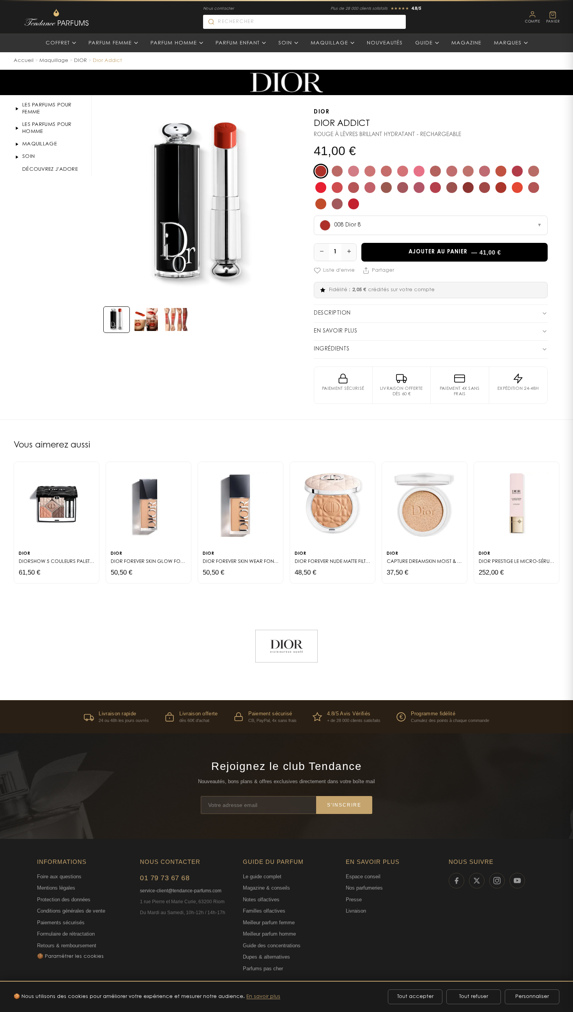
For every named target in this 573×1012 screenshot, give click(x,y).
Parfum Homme (173, 43)
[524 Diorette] (501, 171)
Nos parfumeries (364, 888)
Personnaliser (532, 996)
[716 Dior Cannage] (452, 187)
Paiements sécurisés (61, 922)
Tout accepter (415, 996)
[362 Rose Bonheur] (403, 171)
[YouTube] (517, 880)
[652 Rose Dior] (419, 187)
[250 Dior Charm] (370, 171)
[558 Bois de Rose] (354, 187)
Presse (354, 899)
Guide (424, 43)
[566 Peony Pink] (370, 187)
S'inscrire (344, 805)
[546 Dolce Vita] (337, 187)
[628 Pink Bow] (403, 187)
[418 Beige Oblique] (435, 171)
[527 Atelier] (534, 171)
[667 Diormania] (435, 187)
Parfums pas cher (263, 968)
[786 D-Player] (534, 187)
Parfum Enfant (238, 43)
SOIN (28, 156)
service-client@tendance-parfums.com (180, 890)
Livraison (356, 911)
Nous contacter (218, 9)
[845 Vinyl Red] (321, 204)
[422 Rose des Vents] (452, 171)
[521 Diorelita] (485, 171)
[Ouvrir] (17, 109)
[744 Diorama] (517, 187)
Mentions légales (56, 888)
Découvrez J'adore (50, 169)
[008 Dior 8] (321, 171)
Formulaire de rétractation (66, 934)
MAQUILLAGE (39, 144)
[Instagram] (497, 880)
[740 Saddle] (501, 187)
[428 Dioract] (468, 171)
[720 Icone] (468, 187)
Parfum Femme (110, 43)
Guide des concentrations (272, 945)
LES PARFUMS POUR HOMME (47, 128)
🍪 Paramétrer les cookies (70, 956)
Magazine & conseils (266, 888)
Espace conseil (363, 876)
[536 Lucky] (321, 187)
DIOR (80, 60)
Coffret (58, 43)
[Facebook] (456, 880)
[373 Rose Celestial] (419, 171)
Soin (285, 43)
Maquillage (329, 43)
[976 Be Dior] (354, 204)
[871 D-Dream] (337, 204)
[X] (477, 880)
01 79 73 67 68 (164, 878)
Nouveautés (385, 43)
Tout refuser (473, 996)
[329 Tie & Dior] (386, 171)
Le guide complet (262, 876)
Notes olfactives (261, 899)
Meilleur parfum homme (269, 934)
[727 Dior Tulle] (485, 187)
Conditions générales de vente (71, 911)
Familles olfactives (264, 911)
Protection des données (63, 899)
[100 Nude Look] (337, 171)
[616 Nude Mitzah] (386, 187)
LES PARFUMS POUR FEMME (47, 109)
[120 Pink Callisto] (354, 171)
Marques (508, 43)
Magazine (466, 43)
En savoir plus (263, 996)
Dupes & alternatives (266, 957)
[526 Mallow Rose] (517, 171)
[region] (286, 716)
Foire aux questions (59, 876)
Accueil (24, 60)
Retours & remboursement (66, 945)
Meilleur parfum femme (269, 922)
